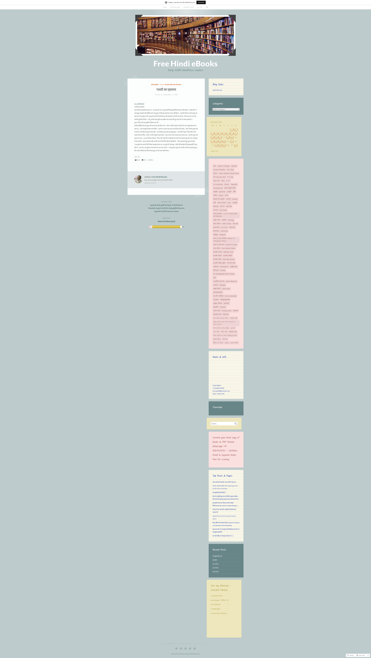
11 (216, 137)
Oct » (217, 151)
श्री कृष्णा (216, 300)
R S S (228, 181)
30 (236, 145)
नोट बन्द (235, 224)
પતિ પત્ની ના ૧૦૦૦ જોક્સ (221, 328)
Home (165, 7)
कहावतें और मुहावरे (218, 199)
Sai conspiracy (218, 184)
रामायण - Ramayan (219, 285)
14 (228, 137)
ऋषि (207, 7)
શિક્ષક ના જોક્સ (218, 343)
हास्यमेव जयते (217, 314)
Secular (226, 184)
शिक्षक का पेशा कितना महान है (166, 219)
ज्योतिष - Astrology (228, 220)
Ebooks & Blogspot (224, 166)
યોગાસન (225, 339)
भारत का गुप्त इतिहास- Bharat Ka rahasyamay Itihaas (224, 239)
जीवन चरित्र (216, 220)
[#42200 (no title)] (185, 648)
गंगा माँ (222, 206)
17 (212, 141)
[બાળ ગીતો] (190, 648)
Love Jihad (230, 170)
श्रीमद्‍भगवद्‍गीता (225, 300)
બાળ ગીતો (199, 7)
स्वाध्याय (235, 311)
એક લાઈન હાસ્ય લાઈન (220, 318)
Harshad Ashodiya (219, 170)
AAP (214, 166)
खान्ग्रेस (235, 203)
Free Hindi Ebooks (159, 177)
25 (216, 145)
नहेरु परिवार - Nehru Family (222, 224)
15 (232, 137)
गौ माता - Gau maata (220, 210)
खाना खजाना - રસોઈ (224, 203)
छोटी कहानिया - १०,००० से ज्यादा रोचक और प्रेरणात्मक (166, 84)
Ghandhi (234, 166)
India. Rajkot (217, 385)
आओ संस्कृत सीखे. (230, 188)
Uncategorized (218, 188)
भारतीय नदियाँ (227, 256)
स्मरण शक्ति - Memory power (222, 311)
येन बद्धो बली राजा (217, 556)
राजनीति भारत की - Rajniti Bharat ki (225, 281)
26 (220, 145)
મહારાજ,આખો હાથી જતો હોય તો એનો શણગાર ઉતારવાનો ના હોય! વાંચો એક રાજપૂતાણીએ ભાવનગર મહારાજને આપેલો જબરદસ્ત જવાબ (166, 206)
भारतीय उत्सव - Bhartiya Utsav (223, 252)
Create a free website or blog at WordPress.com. (185, 654)
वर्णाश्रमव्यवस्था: (218, 292)
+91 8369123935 (218, 388)
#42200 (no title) (189, 7)
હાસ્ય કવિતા (234, 343)
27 (224, 145)
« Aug (212, 151)
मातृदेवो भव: (233, 267)
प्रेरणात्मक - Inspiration (220, 231)
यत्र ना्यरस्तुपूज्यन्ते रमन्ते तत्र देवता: (224, 274)
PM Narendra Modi (219, 177)
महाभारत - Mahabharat (220, 267)
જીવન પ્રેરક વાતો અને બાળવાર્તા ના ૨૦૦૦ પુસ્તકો (224, 323)
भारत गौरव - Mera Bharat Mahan (224, 248)
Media (215, 173)
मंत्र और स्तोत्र (231, 263)
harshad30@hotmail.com (221, 391)
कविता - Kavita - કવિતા (220, 195)
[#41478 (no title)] (181, 648)
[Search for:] (224, 424)
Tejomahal (234, 184)
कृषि (214, 203)
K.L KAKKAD (139, 104)
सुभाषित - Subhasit (219, 307)
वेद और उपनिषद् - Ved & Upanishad (224, 296)
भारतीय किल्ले (217, 256)
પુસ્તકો (233, 328)
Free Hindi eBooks (185, 63)
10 (212, 137)
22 (232, 141)
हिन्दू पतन (226, 314)
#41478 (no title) (175, 7)
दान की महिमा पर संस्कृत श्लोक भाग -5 (223, 536)
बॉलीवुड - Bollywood (219, 235)
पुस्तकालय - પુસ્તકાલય (220, 227)
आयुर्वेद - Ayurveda (219, 192)
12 (220, 137)
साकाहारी (226, 303)
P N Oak (230, 177)
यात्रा (214, 278)
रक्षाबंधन (215, 560)
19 (220, 141)
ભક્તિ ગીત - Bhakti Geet (229, 332)
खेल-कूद (215, 206)
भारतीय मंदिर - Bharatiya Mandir (224, 259)
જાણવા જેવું (233, 318)
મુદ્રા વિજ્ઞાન (217, 339)
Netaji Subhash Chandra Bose (229, 173)
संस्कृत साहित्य (217, 303)
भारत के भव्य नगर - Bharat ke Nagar (225, 245)
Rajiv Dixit (216, 181)
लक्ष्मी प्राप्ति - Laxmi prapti (221, 289)
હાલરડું (227, 343)
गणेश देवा (229, 206)
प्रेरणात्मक (232, 227)
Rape (223, 181)
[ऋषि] (194, 648)
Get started (201, 2)
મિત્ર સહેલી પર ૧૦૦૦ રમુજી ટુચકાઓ (225, 335)
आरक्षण (229, 192)
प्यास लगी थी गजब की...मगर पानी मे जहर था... (225, 482)
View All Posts (150, 183)
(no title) (215, 564)
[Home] (176, 648)
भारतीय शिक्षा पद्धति (219, 263)
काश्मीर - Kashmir (232, 199)
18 (216, 141)
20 (224, 141)
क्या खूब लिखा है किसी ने (219, 492)
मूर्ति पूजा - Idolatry (219, 270)
